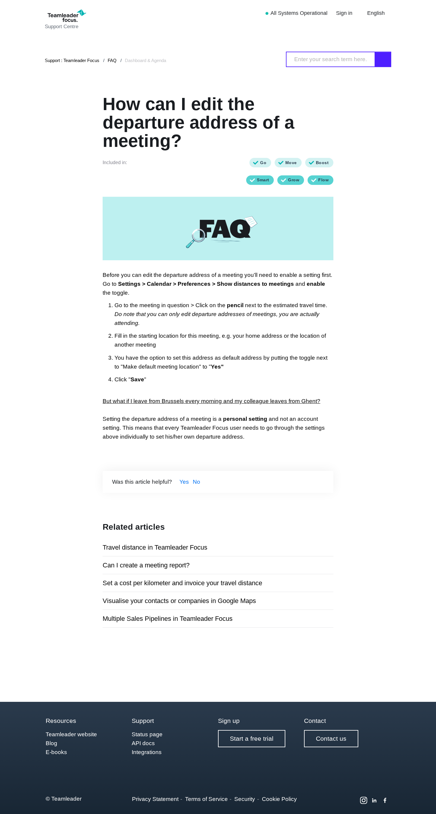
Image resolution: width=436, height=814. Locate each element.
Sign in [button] (345, 13)
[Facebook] (385, 800)
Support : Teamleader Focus (72, 60)
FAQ (112, 60)
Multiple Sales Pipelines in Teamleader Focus (168, 618)
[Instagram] (363, 800)
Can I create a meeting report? (146, 565)
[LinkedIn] (374, 800)
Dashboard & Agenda (145, 60)
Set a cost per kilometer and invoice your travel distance (182, 583)
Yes (184, 482)
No (196, 482)
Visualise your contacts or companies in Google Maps (179, 600)
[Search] (383, 59)
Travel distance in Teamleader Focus (155, 547)
